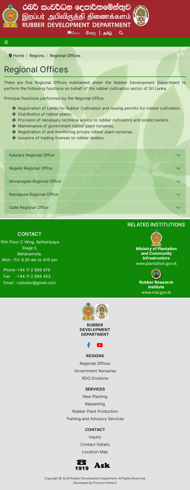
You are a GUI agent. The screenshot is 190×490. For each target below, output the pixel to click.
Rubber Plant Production (95, 411)
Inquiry (95, 436)
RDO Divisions (95, 378)
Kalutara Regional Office (31, 155)
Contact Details (95, 444)
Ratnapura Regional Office (33, 194)
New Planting (95, 396)
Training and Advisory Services (95, 418)
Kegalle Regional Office (30, 168)
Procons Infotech (105, 483)
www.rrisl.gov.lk (156, 292)
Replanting (95, 403)
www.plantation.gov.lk (156, 263)
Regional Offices (95, 363)
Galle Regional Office (28, 207)
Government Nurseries (95, 370)
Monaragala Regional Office (35, 181)
